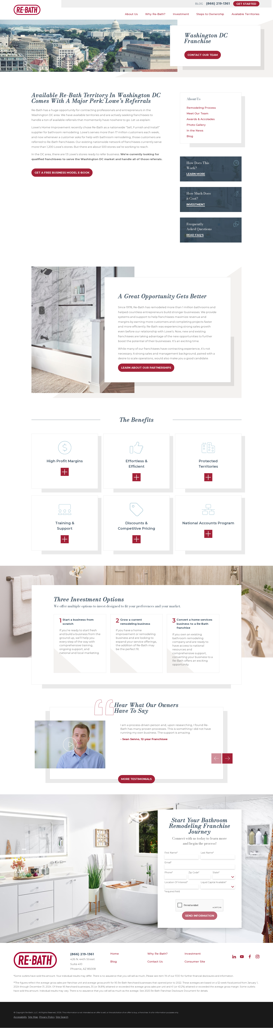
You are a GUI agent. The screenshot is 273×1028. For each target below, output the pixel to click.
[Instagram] (257, 957)
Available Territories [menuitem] (245, 14)
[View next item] (227, 758)
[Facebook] (250, 957)
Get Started (246, 3)
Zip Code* (193, 872)
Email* (167, 862)
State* (216, 872)
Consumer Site (195, 961)
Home (114, 953)
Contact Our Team (203, 54)
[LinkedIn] (234, 957)
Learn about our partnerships (146, 367)
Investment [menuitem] (181, 14)
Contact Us (155, 961)
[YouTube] (242, 957)
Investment (195, 204)
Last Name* (207, 852)
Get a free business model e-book (62, 172)
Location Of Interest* (176, 882)
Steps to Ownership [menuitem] (210, 14)
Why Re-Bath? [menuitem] (155, 14)
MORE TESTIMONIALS (136, 779)
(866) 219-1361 (218, 3)
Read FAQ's (195, 235)
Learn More (195, 173)
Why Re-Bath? (157, 953)
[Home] (27, 10)
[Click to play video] (70, 744)
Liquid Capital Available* (213, 882)
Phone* (168, 872)
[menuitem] (211, 108)
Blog (199, 3)
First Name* (171, 852)
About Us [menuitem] (131, 14)
